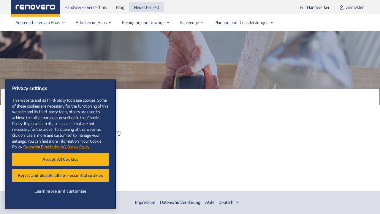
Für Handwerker (315, 7)
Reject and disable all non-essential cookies (60, 175)
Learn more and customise (60, 190)
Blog (120, 7)
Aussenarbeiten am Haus (38, 22)
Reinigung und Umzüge (143, 22)
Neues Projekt (146, 7)
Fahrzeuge (190, 22)
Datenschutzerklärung (180, 202)
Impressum (145, 202)
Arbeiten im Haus (91, 22)
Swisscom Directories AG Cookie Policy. (56, 146)
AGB (209, 202)
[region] (60, 144)
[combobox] (229, 202)
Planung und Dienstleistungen (242, 22)
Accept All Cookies (60, 159)
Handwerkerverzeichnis (85, 7)
